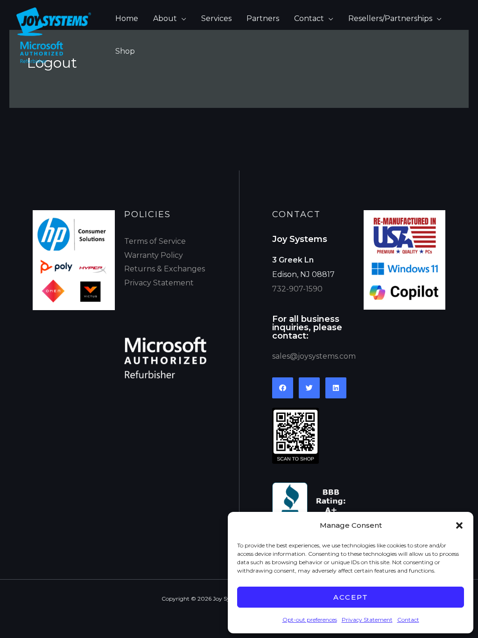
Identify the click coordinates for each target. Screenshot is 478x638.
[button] (459, 525)
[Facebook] (282, 387)
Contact (408, 619)
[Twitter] (309, 387)
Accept (350, 597)
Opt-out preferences (309, 619)
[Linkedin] (335, 387)
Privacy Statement (367, 619)
